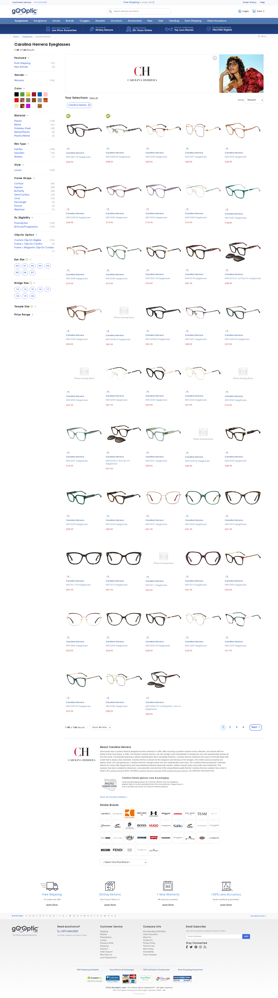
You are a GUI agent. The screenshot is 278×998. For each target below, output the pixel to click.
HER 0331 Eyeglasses (156, 461)
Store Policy (148, 948)
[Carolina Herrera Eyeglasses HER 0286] (124, 679)
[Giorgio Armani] (141, 813)
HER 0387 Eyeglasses (236, 218)
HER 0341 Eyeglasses (77, 461)
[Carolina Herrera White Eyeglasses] (34, 106)
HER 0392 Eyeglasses (156, 218)
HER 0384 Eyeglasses (77, 279)
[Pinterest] (196, 947)
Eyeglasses (21, 21)
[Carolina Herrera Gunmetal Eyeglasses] (28, 100)
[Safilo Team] (202, 813)
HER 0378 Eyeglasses (196, 278)
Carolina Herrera (43, 36)
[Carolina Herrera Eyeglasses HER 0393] (124, 190)
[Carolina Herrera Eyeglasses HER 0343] (243, 373)
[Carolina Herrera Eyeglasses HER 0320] (203, 497)
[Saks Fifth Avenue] (129, 850)
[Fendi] (117, 850)
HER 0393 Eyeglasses (117, 218)
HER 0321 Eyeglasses (156, 524)
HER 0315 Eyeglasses (196, 585)
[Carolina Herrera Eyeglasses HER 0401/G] (84, 130)
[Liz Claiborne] (214, 838)
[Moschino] (105, 850)
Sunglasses (40, 21)
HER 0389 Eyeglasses (196, 218)
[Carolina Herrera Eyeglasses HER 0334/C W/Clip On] (124, 433)
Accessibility (148, 951)
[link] (112, 979)
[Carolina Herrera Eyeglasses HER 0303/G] (163, 619)
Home (16, 36)
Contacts (116, 21)
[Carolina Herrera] (214, 58)
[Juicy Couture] (129, 838)
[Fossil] (202, 838)
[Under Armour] (153, 813)
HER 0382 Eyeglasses (117, 279)
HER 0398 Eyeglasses (156, 157)
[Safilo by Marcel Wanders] (214, 813)
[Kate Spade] (190, 813)
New (150, 21)
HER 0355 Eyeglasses (117, 400)
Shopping (104, 945)
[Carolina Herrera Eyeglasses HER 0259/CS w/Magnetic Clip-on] (163, 679)
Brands (70, 21)
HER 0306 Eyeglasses (77, 646)
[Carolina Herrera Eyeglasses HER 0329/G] (203, 434)
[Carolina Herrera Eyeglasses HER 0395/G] (84, 190)
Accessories (135, 21)
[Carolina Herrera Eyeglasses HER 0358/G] (163, 312)
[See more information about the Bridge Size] (31, 283)
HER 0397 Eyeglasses (196, 157)
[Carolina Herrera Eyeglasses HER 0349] (163, 373)
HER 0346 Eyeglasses (196, 400)
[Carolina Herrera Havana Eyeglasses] (22, 100)
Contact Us (148, 940)
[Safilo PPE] (178, 826)
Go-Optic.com (119, 988)
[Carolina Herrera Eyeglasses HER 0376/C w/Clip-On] (243, 251)
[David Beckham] (129, 826)
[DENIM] (141, 838)
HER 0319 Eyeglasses (236, 524)
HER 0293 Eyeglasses (236, 646)
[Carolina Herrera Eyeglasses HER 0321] (163, 497)
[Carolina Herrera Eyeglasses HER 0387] (243, 190)
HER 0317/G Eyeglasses (78, 585)
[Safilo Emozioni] (105, 826)
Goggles (85, 21)
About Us (147, 937)
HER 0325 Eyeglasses (77, 524)
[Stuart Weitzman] (202, 826)
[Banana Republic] (178, 838)
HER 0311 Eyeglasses (156, 585)
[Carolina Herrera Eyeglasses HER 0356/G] (243, 312)
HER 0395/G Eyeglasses (78, 218)
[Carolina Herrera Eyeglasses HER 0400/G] (124, 129)
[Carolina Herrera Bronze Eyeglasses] (39, 106)
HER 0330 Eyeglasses (236, 461)
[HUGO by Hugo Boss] (153, 826)
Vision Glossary (150, 954)
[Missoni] (165, 838)
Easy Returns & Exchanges (122, 970)
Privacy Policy (149, 942)
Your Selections (76, 98)
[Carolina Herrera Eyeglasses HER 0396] (243, 129)
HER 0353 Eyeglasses (77, 400)
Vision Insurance (150, 934)
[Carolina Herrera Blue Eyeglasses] (39, 94)
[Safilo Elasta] (190, 826)
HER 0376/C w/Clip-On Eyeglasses (243, 278)
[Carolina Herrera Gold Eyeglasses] (28, 94)
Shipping (104, 931)
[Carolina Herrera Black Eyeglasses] (16, 94)
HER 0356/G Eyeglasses (237, 339)
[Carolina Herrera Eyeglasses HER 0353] (84, 373)
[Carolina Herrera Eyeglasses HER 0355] (124, 373)
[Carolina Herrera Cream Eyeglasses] (16, 106)
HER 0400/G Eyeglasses (118, 157)
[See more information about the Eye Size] (27, 260)
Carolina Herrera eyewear (150, 771)
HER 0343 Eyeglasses (236, 400)
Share (263, 36)
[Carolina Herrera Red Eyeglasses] (16, 100)
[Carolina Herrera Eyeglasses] (32, 931)
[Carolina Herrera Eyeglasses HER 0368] (84, 312)
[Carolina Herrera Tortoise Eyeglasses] (22, 106)
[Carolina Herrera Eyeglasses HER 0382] (124, 251)
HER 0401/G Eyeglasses (78, 157)
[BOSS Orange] (129, 813)
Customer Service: (22, 3)
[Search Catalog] (110, 11)
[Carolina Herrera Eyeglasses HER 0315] (203, 558)
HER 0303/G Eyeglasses (157, 646)
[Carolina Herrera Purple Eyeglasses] (28, 106)
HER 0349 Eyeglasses (156, 400)
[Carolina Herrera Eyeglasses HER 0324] (124, 497)
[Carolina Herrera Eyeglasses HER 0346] (203, 373)
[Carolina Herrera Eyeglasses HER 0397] (203, 129)
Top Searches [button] (140, 994)
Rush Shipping (193, 21)
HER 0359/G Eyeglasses (118, 339)
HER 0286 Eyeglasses (117, 706)
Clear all (93, 98)
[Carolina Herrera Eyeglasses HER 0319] (243, 497)
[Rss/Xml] (205, 947)
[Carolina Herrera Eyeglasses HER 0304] (124, 619)
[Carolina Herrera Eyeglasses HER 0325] (84, 497)
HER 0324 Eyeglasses (117, 524)
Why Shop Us (106, 954)
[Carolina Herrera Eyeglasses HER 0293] (243, 619)
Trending (174, 21)
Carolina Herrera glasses (177, 771)
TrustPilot (145, 979)
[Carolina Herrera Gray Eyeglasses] (39, 100)
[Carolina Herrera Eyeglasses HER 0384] (84, 251)
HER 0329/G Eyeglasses (197, 461)
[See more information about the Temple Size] (31, 307)
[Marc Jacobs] (117, 838)
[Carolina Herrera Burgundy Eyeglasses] (34, 94)
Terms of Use (148, 945)
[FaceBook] (187, 947)
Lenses (56, 21)
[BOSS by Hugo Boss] (141, 826)
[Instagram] (200, 947)
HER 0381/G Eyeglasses (157, 278)
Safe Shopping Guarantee (190, 970)
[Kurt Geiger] (214, 826)
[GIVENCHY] (117, 813)
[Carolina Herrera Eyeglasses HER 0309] (243, 558)
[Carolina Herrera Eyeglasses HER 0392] (163, 190)
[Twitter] (191, 947)
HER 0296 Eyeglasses (196, 646)
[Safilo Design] (105, 838)
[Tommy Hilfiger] (141, 850)
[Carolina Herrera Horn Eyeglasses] (45, 100)
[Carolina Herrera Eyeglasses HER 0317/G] (84, 558)
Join (246, 936)
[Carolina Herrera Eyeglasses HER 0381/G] (163, 251)
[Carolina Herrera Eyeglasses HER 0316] (124, 558)
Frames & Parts (106, 942)
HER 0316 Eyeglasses (117, 585)
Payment (104, 948)
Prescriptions (105, 937)
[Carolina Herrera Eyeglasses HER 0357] (203, 312)
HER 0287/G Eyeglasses (78, 706)
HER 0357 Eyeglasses (196, 339)
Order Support (106, 951)
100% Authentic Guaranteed (156, 970)
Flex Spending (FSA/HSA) (154, 931)
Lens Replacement (108, 957)
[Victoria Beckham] (165, 826)
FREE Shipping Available (88, 970)
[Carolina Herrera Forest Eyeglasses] (22, 94)
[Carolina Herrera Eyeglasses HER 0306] (84, 619)
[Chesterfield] (153, 850)
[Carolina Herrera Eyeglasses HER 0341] (84, 433)
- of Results (75, 728)
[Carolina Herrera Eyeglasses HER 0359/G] (124, 312)
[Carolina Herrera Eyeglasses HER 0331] (163, 433)
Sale (160, 21)
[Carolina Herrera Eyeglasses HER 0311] (163, 558)
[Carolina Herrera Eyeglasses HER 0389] (203, 190)
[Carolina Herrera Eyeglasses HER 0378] (203, 251)
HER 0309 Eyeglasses (236, 585)
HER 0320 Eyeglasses (196, 524)
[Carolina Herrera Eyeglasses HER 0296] (203, 619)
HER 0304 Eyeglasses (117, 646)
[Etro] (190, 838)
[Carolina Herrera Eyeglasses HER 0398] (163, 129)
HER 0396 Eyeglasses (236, 157)
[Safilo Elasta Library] (117, 826)
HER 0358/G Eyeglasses (157, 339)
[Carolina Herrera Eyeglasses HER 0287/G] (84, 679)
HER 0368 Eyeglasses (77, 339)
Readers (100, 21)
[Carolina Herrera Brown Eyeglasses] (34, 100)
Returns (103, 934)
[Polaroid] (165, 813)
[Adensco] (105, 813)
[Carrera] (178, 813)
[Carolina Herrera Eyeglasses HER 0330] (243, 433)
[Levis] (153, 838)
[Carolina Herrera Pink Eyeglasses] (45, 94)
